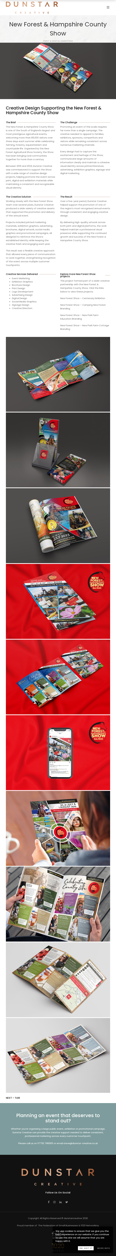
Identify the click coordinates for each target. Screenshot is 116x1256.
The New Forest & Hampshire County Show (30, 126)
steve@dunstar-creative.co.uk (80, 1143)
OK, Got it (85, 1248)
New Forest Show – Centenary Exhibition (82, 298)
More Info (103, 1248)
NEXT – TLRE (13, 1098)
